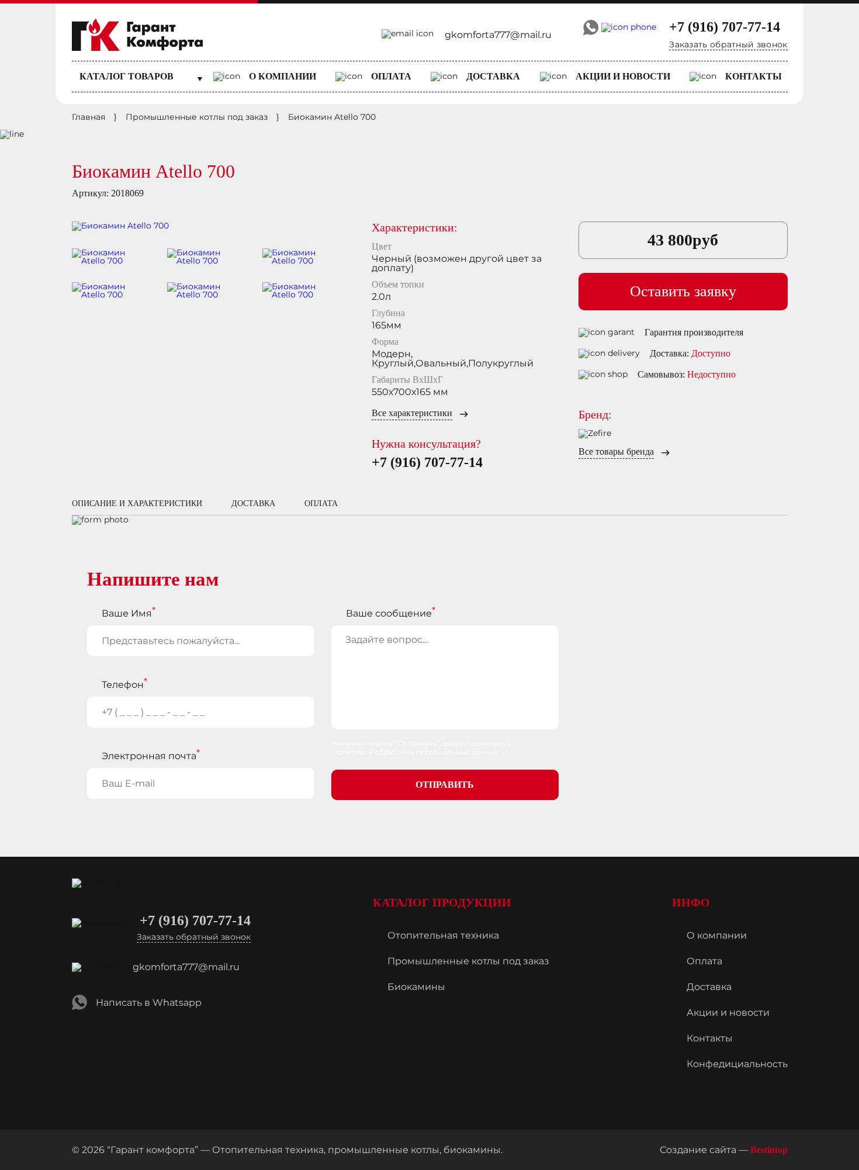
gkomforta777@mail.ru (498, 34)
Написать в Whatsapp (149, 1002)
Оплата (391, 76)
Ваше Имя (127, 613)
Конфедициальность (737, 1063)
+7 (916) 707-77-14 (724, 26)
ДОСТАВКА (253, 503)
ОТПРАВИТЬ (444, 785)
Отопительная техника (443, 935)
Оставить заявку (683, 291)
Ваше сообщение (389, 613)
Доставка (493, 76)
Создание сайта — (724, 1149)
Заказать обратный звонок (728, 44)
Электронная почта (149, 755)
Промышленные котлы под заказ (468, 961)
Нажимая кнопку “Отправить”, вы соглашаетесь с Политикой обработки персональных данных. (421, 747)
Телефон (123, 684)
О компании (282, 76)
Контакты (753, 76)
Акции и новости (623, 76)
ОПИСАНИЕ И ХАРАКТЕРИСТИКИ (137, 503)
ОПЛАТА (321, 503)
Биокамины (416, 986)
